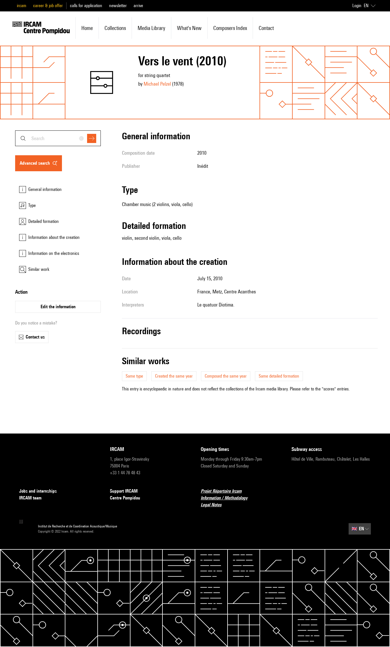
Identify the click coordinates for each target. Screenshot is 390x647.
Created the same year (174, 376)
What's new (189, 28)
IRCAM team (30, 498)
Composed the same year (226, 376)
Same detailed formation (279, 376)
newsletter (118, 5)
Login (356, 5)
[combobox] (58, 138)
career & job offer (48, 5)
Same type (134, 376)
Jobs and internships (38, 491)
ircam (21, 5)
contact (266, 28)
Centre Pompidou (125, 498)
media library (151, 28)
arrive (138, 5)
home (87, 28)
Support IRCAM (124, 491)
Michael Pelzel (157, 84)
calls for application (86, 5)
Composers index (230, 28)
